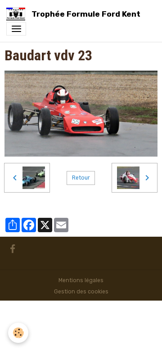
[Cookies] (18, 333)
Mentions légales (81, 280)
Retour (81, 178)
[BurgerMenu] (16, 29)
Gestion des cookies (81, 291)
